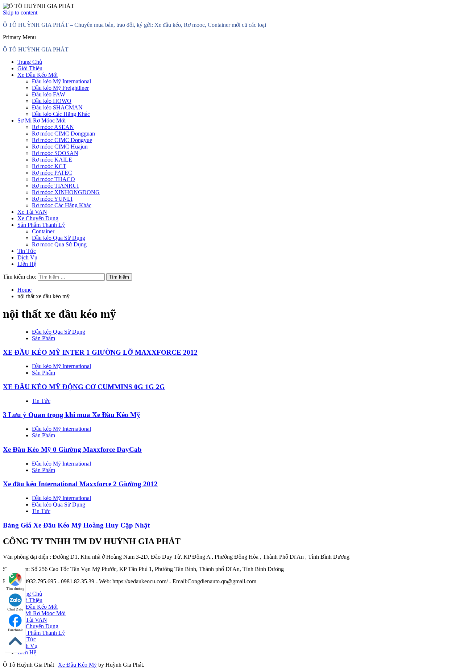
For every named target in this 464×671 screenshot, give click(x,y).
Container (43, 231)
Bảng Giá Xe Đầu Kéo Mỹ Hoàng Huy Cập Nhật (76, 525)
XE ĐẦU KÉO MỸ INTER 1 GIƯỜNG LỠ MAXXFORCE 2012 (100, 352)
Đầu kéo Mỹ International (61, 81)
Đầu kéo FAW (48, 94)
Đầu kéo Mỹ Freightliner (60, 88)
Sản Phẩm (43, 338)
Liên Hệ (26, 264)
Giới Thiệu (29, 68)
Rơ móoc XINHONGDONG (66, 192)
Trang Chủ (29, 62)
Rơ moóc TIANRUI (55, 186)
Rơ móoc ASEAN (53, 127)
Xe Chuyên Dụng (37, 218)
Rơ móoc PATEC (52, 173)
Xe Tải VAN (32, 212)
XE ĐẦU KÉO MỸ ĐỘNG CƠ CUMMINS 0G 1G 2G (84, 387)
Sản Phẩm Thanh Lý (41, 225)
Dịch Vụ (27, 257)
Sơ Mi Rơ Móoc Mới (41, 120)
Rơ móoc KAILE (52, 160)
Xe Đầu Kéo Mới (37, 75)
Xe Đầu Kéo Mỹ (77, 665)
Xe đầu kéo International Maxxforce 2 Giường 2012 (80, 484)
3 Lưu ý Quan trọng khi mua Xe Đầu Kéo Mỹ (71, 414)
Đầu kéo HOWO (51, 101)
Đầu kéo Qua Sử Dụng (58, 238)
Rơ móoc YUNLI (52, 199)
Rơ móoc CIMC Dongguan (63, 133)
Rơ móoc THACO (53, 179)
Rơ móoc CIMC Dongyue (62, 140)
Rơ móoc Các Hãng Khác (61, 205)
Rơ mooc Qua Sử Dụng (59, 244)
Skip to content (20, 12)
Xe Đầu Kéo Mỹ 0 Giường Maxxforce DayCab (72, 449)
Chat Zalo (15, 609)
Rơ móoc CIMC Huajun (60, 146)
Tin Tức (26, 251)
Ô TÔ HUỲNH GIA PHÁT (36, 49)
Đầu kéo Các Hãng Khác (61, 114)
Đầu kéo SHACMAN (57, 107)
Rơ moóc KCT (49, 166)
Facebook (15, 630)
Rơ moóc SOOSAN (55, 153)
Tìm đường (15, 589)
